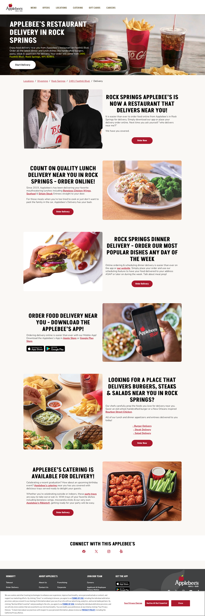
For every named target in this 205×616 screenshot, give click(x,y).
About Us (43, 582)
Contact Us (43, 587)
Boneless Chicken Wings (77, 190)
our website (123, 268)
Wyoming (42, 81)
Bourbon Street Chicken (119, 412)
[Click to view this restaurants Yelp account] (121, 551)
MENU (33, 7)
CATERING (78, 7)
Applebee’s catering (45, 485)
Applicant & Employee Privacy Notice (96, 588)
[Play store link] (123, 589)
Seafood (31, 193)
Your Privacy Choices (133, 603)
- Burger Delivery (142, 426)
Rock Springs (58, 81)
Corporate (61, 587)
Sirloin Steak (46, 193)
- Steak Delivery (142, 429)
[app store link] (123, 583)
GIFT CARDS (94, 7)
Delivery (98, 81)
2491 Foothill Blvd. (79, 81)
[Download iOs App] (35, 349)
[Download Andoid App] (55, 349)
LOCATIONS (61, 7)
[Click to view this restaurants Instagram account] (108, 551)
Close (180, 603)
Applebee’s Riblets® (38, 503)
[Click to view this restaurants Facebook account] (83, 551)
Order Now (142, 140)
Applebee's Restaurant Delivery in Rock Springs (48, 33)
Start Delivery (22, 65)
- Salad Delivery (142, 433)
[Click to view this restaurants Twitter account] (96, 551)
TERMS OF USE (78, 598)
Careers (90, 582)
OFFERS (46, 7)
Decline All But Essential (157, 603)
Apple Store (70, 338)
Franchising (62, 582)
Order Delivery (63, 211)
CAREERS (111, 7)
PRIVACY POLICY (88, 610)
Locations (28, 81)
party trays (91, 494)
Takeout (9, 582)
